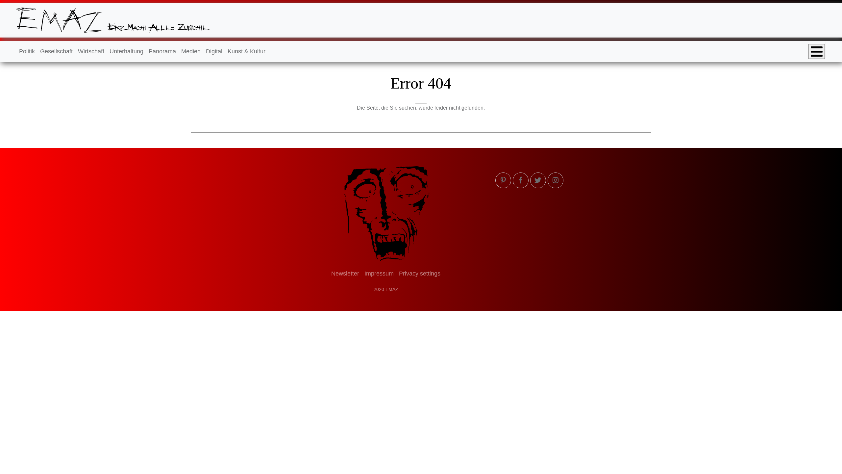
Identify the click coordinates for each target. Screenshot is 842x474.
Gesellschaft (56, 51)
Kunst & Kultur (246, 51)
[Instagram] (555, 180)
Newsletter (345, 273)
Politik (27, 51)
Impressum (379, 273)
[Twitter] (538, 180)
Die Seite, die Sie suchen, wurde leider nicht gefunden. (421, 108)
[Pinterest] (503, 180)
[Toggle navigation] (816, 51)
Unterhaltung (126, 51)
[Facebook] (521, 180)
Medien (191, 51)
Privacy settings (419, 273)
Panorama (162, 51)
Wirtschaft (91, 51)
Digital (214, 51)
